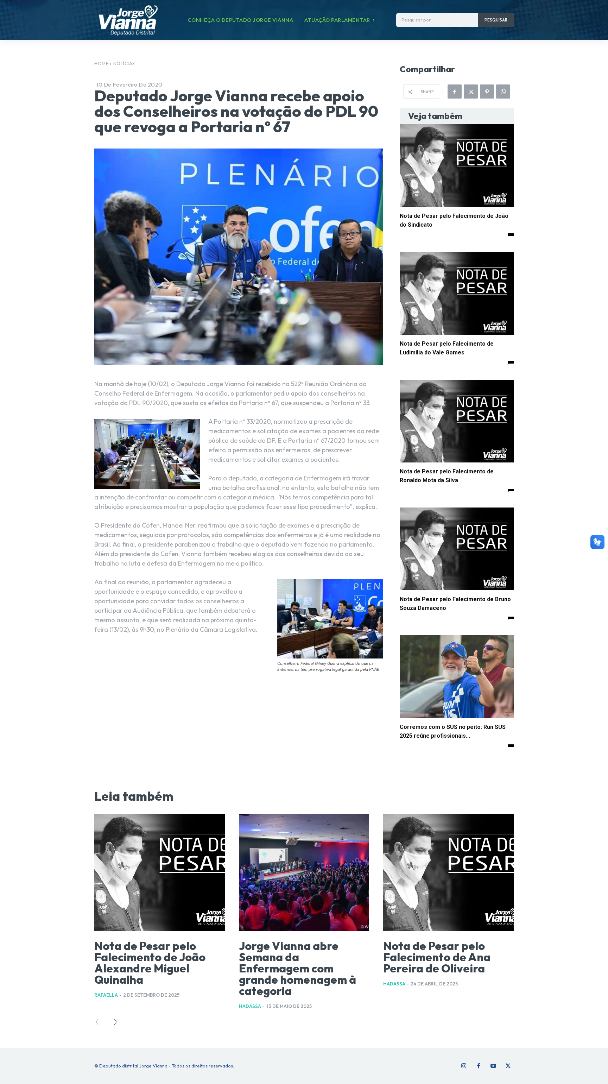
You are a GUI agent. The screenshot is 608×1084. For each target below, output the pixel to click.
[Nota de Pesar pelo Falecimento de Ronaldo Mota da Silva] (457, 421)
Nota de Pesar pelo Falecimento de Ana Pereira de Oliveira (436, 957)
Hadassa (250, 1006)
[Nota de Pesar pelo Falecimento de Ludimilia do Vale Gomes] (457, 293)
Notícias (124, 63)
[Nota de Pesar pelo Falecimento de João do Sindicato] (457, 165)
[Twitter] (508, 1066)
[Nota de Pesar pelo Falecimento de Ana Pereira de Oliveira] (448, 872)
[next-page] (112, 1022)
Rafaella (106, 995)
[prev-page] (99, 1022)
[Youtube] (493, 1066)
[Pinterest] (487, 91)
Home (101, 63)
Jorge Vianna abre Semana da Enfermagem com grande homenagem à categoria (297, 968)
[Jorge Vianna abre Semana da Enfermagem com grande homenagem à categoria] (304, 872)
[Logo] (128, 20)
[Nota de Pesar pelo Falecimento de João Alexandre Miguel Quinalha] (159, 872)
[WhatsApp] (503, 91)
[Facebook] (455, 91)
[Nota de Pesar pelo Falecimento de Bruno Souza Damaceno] (457, 549)
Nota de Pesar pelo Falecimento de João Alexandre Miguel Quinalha (149, 963)
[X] (471, 91)
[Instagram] (463, 1066)
